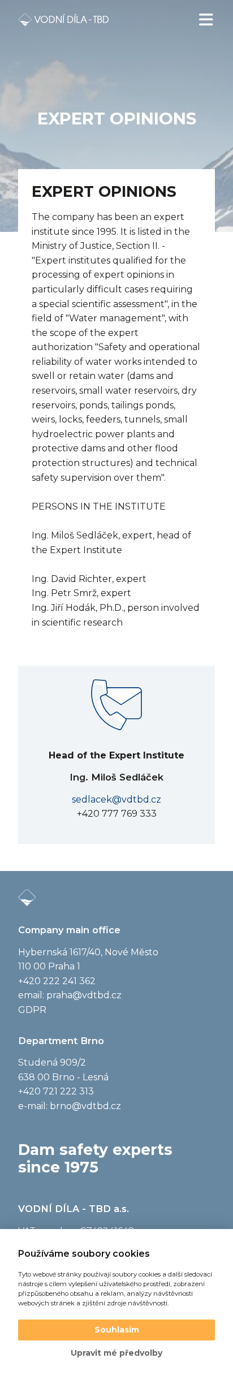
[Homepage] (63, 20)
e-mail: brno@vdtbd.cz (69, 1106)
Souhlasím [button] (116, 1330)
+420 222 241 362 (57, 981)
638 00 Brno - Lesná (63, 1077)
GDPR (32, 1009)
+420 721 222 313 (56, 1091)
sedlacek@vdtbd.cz (116, 799)
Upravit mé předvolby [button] (116, 1353)
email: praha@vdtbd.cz (70, 995)
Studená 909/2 (52, 1062)
